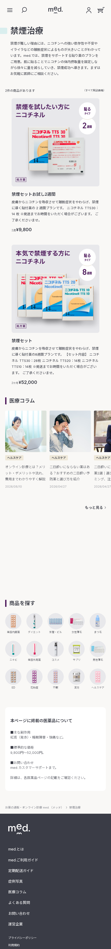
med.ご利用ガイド (23, 860)
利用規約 (14, 945)
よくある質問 (19, 902)
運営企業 (15, 924)
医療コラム (17, 892)
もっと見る (94, 507)
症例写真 (15, 881)
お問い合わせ (19, 913)
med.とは (16, 849)
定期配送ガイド (21, 870)
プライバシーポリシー (22, 938)
